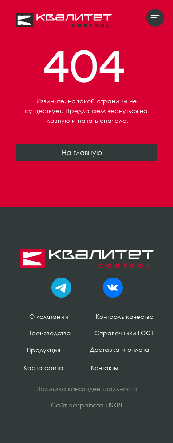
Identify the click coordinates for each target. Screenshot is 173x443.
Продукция (43, 350)
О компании (48, 316)
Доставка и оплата (119, 349)
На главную (82, 152)
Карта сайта (43, 367)
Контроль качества (125, 316)
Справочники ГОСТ (123, 333)
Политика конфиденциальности (86, 388)
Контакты (104, 367)
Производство (49, 333)
